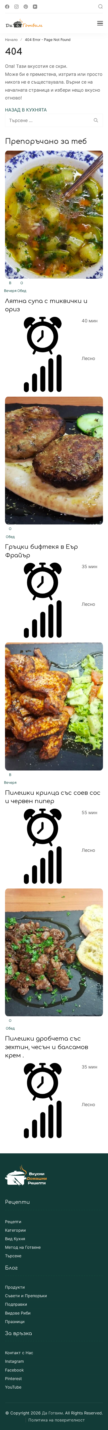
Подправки (16, 1304)
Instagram (14, 1361)
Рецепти (13, 1221)
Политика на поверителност (56, 1419)
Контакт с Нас (19, 1352)
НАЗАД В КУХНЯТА (26, 109)
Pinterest (13, 1378)
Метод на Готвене (23, 1247)
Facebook (14, 1370)
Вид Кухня (15, 1238)
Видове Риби (18, 1313)
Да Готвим (52, 1412)
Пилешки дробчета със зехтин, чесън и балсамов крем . (46, 1047)
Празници (15, 1321)
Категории (15, 1230)
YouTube (13, 1387)
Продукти (15, 1287)
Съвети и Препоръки (26, 1295)
